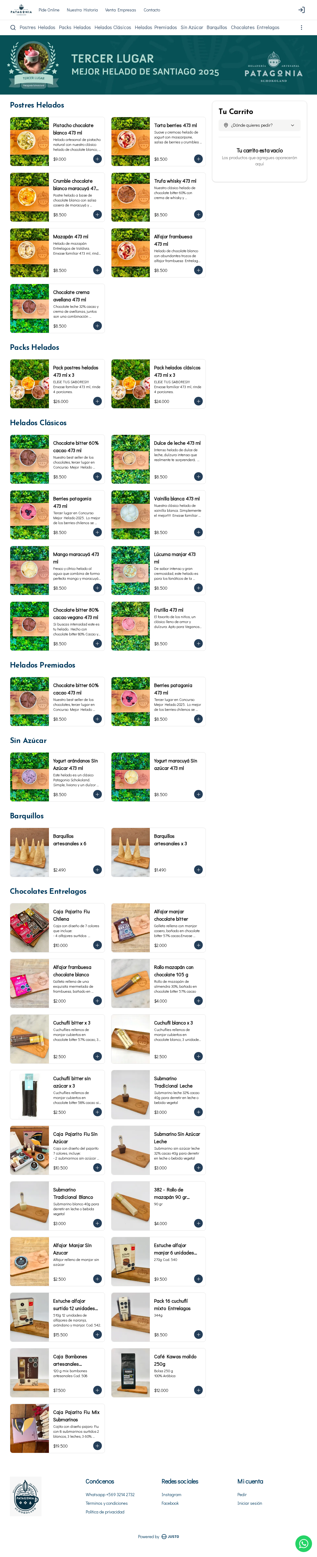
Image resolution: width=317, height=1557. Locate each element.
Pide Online (49, 10)
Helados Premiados (156, 27)
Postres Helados (37, 27)
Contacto (152, 10)
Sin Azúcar (192, 27)
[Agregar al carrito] (97, 159)
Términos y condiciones (107, 1503)
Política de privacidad (105, 1512)
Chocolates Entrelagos (255, 27)
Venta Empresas (120, 10)
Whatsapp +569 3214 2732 (110, 1494)
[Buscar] (13, 27)
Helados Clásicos (113, 27)
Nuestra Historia (82, 10)
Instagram (171, 1494)
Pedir (242, 1494)
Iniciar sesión (249, 1503)
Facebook (170, 1503)
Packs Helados (75, 27)
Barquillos (217, 27)
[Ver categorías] (301, 27)
